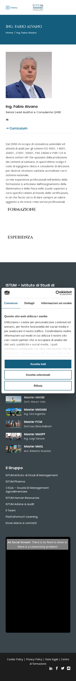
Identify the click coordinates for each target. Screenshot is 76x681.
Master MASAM (35, 409)
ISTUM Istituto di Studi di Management (32, 475)
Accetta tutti (38, 364)
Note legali (51, 659)
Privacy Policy (34, 659)
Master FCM (33, 422)
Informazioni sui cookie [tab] (56, 303)
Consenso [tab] (11, 303)
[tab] (18, 130)
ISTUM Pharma (15, 481)
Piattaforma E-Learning (22, 517)
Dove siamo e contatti (21, 523)
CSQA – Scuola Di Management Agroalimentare (27, 489)
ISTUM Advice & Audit (20, 504)
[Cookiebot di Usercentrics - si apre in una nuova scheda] (55, 293)
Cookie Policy (15, 659)
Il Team (11, 510)
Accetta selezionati (38, 374)
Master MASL (33, 446)
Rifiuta (38, 385)
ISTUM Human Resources (22, 498)
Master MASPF (34, 434)
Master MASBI (34, 397)
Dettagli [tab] (29, 303)
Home (9, 32)
